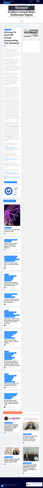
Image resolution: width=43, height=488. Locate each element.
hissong (14, 182)
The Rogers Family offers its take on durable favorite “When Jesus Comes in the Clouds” (30, 438)
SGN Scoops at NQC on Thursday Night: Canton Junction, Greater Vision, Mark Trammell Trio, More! (12, 363)
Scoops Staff (8, 45)
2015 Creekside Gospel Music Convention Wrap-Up (11, 264)
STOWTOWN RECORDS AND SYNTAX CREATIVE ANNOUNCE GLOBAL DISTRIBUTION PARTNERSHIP (11, 427)
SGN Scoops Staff (9, 233)
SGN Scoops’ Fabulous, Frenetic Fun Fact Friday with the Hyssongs (11, 284)
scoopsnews (8, 249)
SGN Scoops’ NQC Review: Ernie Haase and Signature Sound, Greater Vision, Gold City (12, 321)
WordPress (18, 484)
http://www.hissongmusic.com (10, 147)
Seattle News (6, 486)
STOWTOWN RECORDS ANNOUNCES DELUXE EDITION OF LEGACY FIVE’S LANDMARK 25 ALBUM (30, 468)
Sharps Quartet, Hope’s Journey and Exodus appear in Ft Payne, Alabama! (11, 245)
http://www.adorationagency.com (11, 158)
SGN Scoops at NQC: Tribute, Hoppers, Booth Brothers (11, 341)
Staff (7, 268)
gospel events (8, 182)
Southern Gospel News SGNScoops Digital (21, 13)
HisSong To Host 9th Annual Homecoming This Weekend (18, 25)
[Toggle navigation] (21, 21)
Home (5, 25)
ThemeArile (13, 486)
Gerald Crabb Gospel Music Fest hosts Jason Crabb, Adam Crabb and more (11, 403)
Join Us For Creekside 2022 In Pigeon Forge (12, 230)
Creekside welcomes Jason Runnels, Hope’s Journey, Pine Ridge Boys (12, 300)
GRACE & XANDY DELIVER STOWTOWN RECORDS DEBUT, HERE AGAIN (12, 460)
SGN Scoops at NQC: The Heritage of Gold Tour (11, 384)
